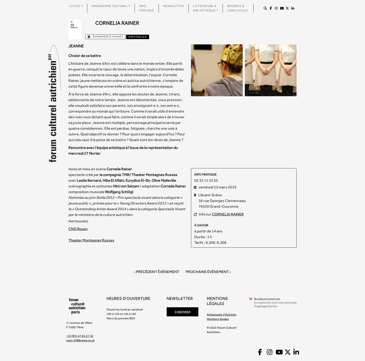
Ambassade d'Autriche (221, 314)
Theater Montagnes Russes (91, 240)
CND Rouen (78, 228)
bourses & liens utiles (237, 8)
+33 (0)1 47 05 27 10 (79, 336)
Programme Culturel (110, 6)
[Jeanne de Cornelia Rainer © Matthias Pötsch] (217, 70)
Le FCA (74, 6)
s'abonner (183, 311)
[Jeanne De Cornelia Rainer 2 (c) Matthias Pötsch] (271, 70)
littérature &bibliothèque (205, 8)
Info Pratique (146, 8)
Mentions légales (218, 319)
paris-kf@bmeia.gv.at (80, 340)
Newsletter (173, 6)
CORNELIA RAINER (228, 214)
